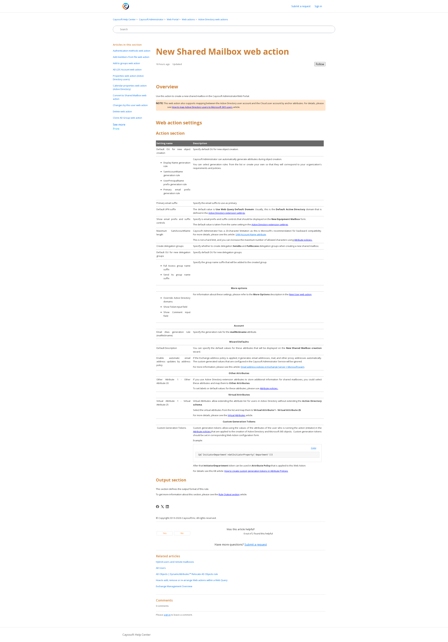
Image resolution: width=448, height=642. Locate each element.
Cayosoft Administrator (151, 19)
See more (119, 124)
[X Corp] (162, 506)
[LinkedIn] (167, 506)
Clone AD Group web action (127, 117)
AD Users (161, 568)
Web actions (188, 19)
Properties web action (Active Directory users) (128, 77)
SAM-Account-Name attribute (251, 234)
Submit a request (301, 6)
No (182, 533)
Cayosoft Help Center (124, 19)
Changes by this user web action (130, 105)
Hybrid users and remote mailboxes (175, 561)
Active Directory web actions (213, 19)
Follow (320, 64)
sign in (167, 614)
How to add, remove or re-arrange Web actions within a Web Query (191, 580)
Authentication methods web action (131, 50)
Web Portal (172, 19)
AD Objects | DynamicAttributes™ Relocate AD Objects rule (187, 574)
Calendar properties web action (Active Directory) (130, 87)
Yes (164, 533)
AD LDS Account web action (127, 69)
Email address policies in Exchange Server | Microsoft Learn (272, 366)
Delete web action (122, 111)
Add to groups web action (126, 63)
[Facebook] (157, 506)
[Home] (125, 6)
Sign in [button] (318, 6)
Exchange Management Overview (174, 586)
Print (116, 129)
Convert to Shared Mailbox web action (129, 97)
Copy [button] (313, 448)
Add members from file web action (131, 57)
